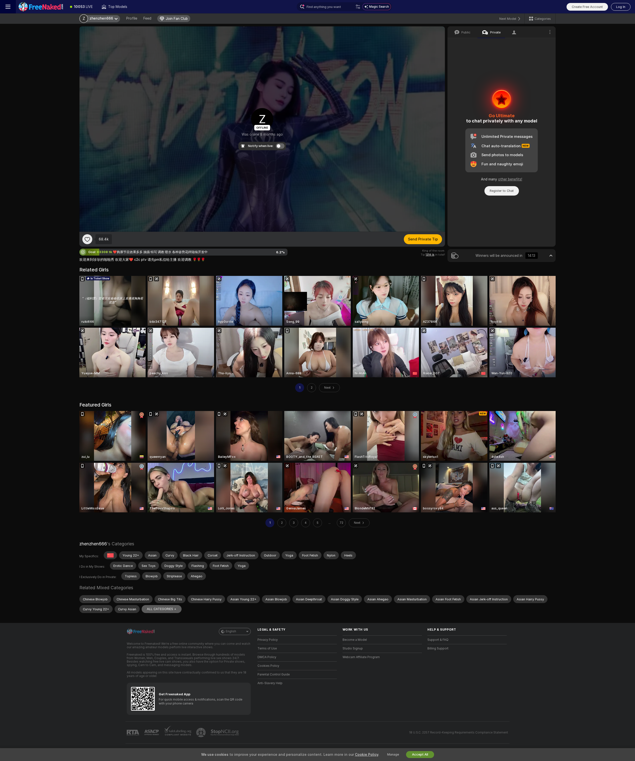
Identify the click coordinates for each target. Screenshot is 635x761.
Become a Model (355, 640)
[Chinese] (110, 555)
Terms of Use (267, 648)
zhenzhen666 (93, 543)
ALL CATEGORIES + (161, 609)
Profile (131, 18)
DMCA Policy (266, 657)
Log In (620, 7)
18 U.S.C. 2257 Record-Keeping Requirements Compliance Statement (458, 732)
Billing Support (437, 648)
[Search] (357, 6)
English (231, 631)
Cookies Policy (268, 666)
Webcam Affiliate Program (361, 657)
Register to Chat (502, 191)
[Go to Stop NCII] (225, 732)
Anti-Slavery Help (270, 683)
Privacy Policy (267, 640)
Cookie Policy (366, 755)
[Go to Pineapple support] (201, 732)
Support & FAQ (437, 640)
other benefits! (510, 179)
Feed (147, 18)
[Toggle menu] (8, 6)
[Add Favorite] (87, 239)
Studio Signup (353, 648)
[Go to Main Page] (40, 6)
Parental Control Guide (273, 674)
